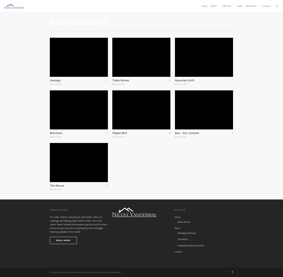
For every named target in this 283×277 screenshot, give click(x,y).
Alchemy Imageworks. (112, 272)
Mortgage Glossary (186, 233)
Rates (177, 228)
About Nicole (183, 222)
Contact (178, 251)
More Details (80, 55)
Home (177, 217)
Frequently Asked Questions (190, 245)
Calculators (182, 239)
